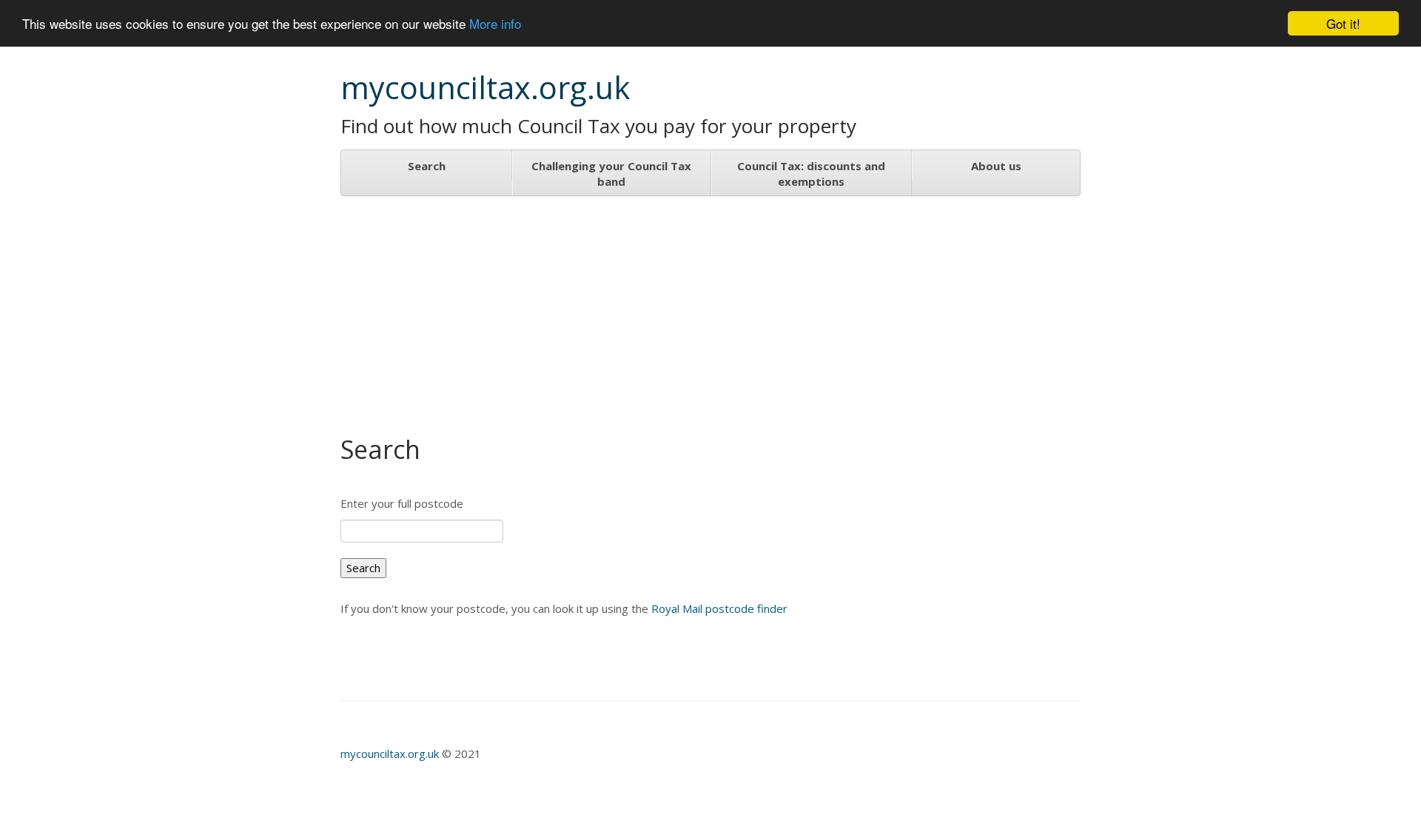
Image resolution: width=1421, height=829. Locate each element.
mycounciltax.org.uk (391, 753)
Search (427, 165)
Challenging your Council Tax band (611, 173)
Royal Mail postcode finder (719, 608)
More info (495, 24)
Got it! (1343, 23)
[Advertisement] (710, 307)
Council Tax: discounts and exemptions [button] (811, 173)
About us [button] (996, 165)
